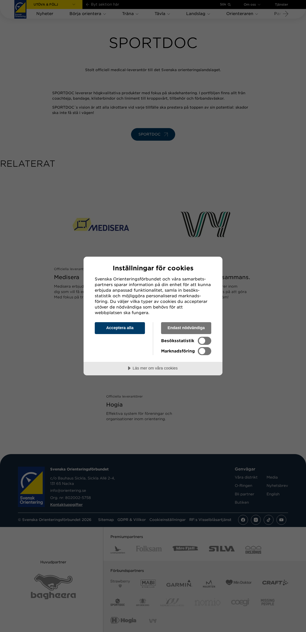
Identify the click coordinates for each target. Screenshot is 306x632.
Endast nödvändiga (186, 328)
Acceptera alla (120, 328)
